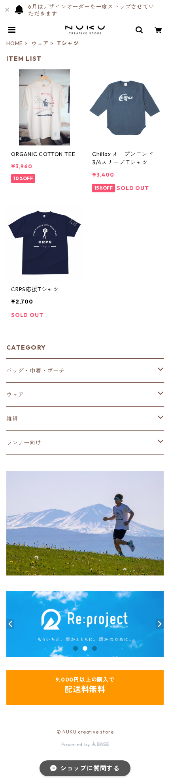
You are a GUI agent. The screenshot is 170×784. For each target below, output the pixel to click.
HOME (14, 43)
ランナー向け (24, 442)
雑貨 (12, 418)
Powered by (76, 744)
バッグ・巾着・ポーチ (35, 370)
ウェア (40, 43)
